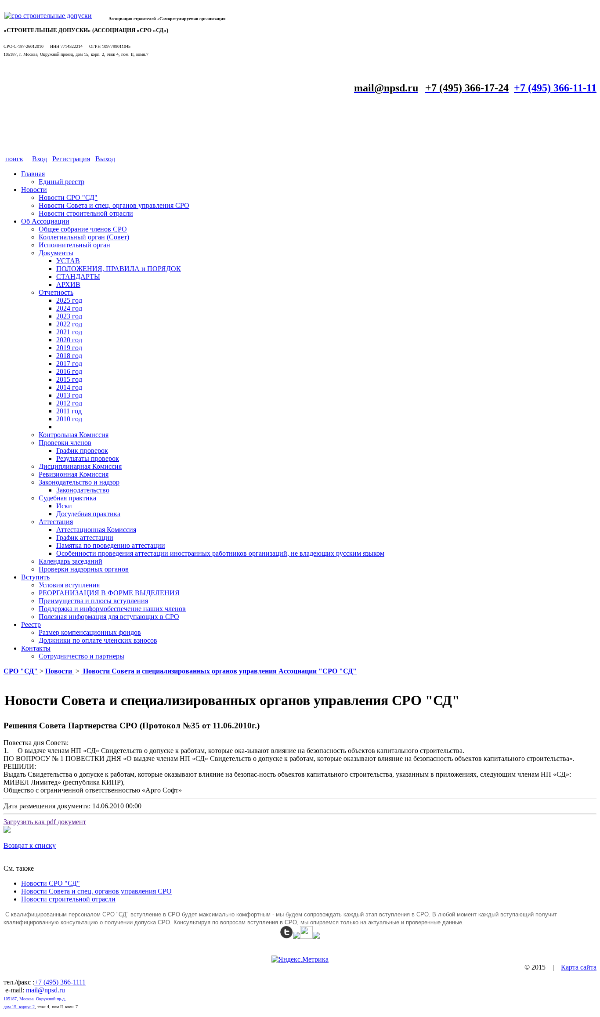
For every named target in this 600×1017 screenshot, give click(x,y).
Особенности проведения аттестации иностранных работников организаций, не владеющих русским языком (220, 553)
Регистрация (71, 159)
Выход (105, 159)
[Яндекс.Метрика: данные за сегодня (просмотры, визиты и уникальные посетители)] (300, 959)
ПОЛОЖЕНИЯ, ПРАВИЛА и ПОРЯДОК (118, 268)
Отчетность (56, 292)
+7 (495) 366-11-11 (555, 88)
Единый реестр (61, 181)
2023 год (69, 316)
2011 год (69, 411)
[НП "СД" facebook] (296, 936)
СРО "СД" (21, 671)
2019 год (69, 347)
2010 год (69, 419)
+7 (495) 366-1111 (60, 982)
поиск (14, 159)
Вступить (35, 577)
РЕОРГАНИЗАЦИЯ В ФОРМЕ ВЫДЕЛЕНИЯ (109, 593)
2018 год (69, 355)
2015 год (69, 379)
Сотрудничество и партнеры (81, 656)
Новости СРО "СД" (68, 197)
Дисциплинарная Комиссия (80, 466)
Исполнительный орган (74, 245)
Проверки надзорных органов (84, 569)
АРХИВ (68, 284)
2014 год (69, 387)
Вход (39, 159)
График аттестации (84, 537)
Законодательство (82, 490)
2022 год (69, 324)
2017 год (69, 363)
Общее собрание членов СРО (83, 229)
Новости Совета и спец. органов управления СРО (114, 205)
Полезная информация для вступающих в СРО (109, 616)
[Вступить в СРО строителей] (48, 15)
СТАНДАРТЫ (78, 276)
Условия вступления (69, 585)
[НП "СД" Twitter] (286, 936)
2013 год (69, 395)
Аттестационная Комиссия (96, 529)
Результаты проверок (87, 458)
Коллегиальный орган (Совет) (84, 237)
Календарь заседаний (70, 561)
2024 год (69, 308)
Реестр (31, 624)
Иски (64, 506)
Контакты (36, 648)
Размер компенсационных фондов (90, 632)
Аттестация (56, 521)
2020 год (69, 340)
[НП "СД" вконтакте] (306, 936)
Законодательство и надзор (79, 482)
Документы (56, 253)
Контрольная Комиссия (73, 434)
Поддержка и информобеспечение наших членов (112, 608)
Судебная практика (67, 498)
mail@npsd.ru (45, 990)
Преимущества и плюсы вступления (93, 600)
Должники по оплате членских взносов (98, 640)
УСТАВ (68, 260)
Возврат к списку (30, 845)
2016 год (69, 371)
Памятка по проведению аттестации (110, 545)
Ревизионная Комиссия (73, 474)
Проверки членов (65, 442)
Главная (33, 173)
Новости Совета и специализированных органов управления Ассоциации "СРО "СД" (219, 671)
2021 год (69, 332)
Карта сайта (578, 967)
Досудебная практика (88, 514)
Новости (34, 189)
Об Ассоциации (45, 221)
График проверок (82, 450)
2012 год (69, 403)
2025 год (69, 300)
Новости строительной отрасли (86, 213)
